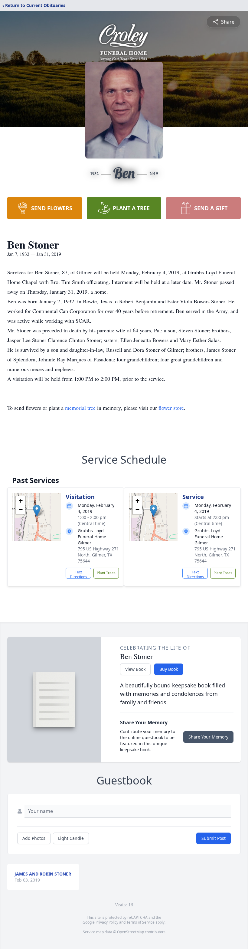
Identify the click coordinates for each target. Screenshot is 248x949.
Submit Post (213, 838)
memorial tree (80, 407)
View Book (135, 669)
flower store (171, 407)
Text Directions (78, 574)
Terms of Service (140, 922)
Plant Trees (106, 573)
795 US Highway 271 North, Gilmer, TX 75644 (98, 555)
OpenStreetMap (130, 931)
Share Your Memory (208, 737)
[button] (37, 510)
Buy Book (168, 669)
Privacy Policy (107, 922)
